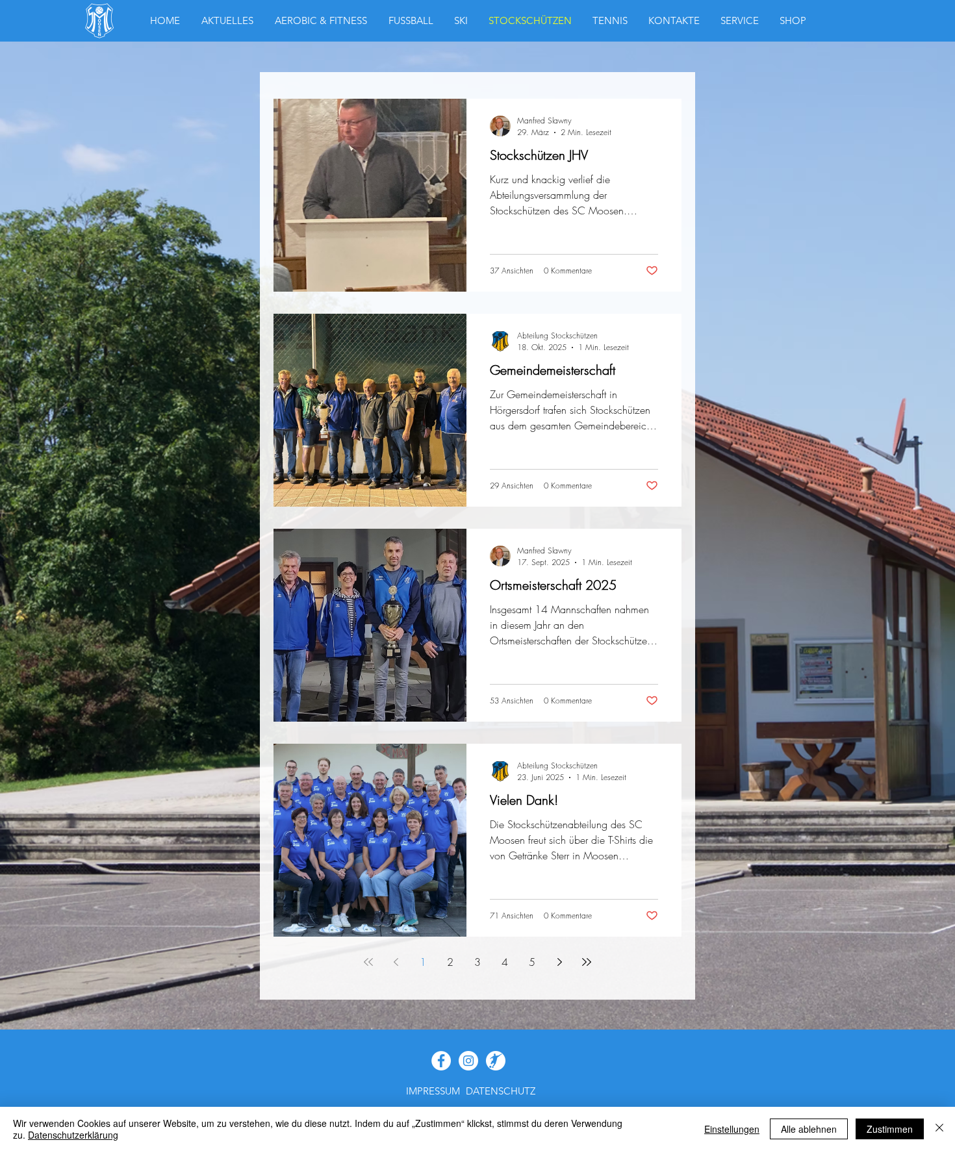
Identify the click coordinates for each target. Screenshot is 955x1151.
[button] (793, 21)
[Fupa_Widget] (495, 1060)
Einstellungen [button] (731, 1128)
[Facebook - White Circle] (441, 1060)
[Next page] (559, 962)
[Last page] (586, 962)
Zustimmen (890, 1128)
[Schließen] (939, 1129)
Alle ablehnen (809, 1128)
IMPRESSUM (433, 1091)
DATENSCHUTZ (500, 1091)
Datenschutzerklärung (73, 1134)
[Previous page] (395, 962)
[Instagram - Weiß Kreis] (468, 1060)
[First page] (368, 962)
